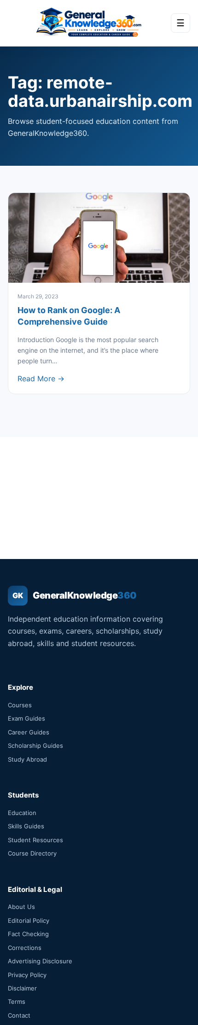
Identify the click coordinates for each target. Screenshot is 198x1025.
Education (22, 812)
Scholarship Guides (35, 745)
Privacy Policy (27, 974)
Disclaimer (22, 988)
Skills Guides (26, 826)
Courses (20, 705)
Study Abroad (27, 759)
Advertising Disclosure (40, 961)
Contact (19, 1015)
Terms (16, 1001)
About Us (21, 906)
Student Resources (35, 840)
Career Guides (28, 732)
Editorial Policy (28, 920)
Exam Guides (26, 718)
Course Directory (32, 853)
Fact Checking (28, 934)
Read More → (40, 378)
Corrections (24, 947)
